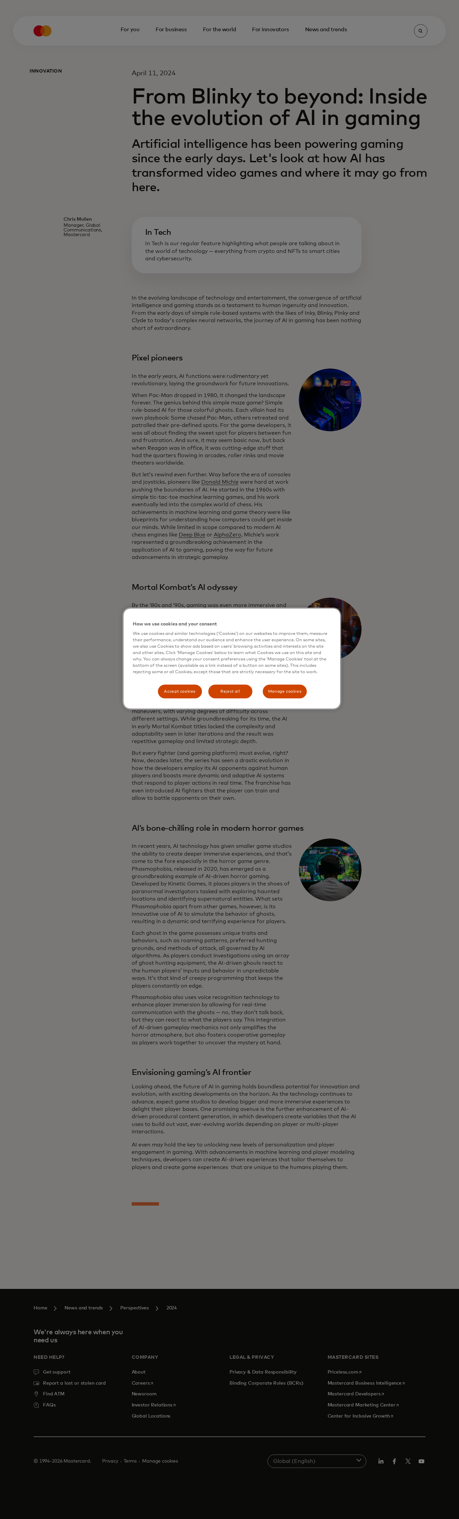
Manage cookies (285, 691)
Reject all (230, 691)
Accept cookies (180, 691)
